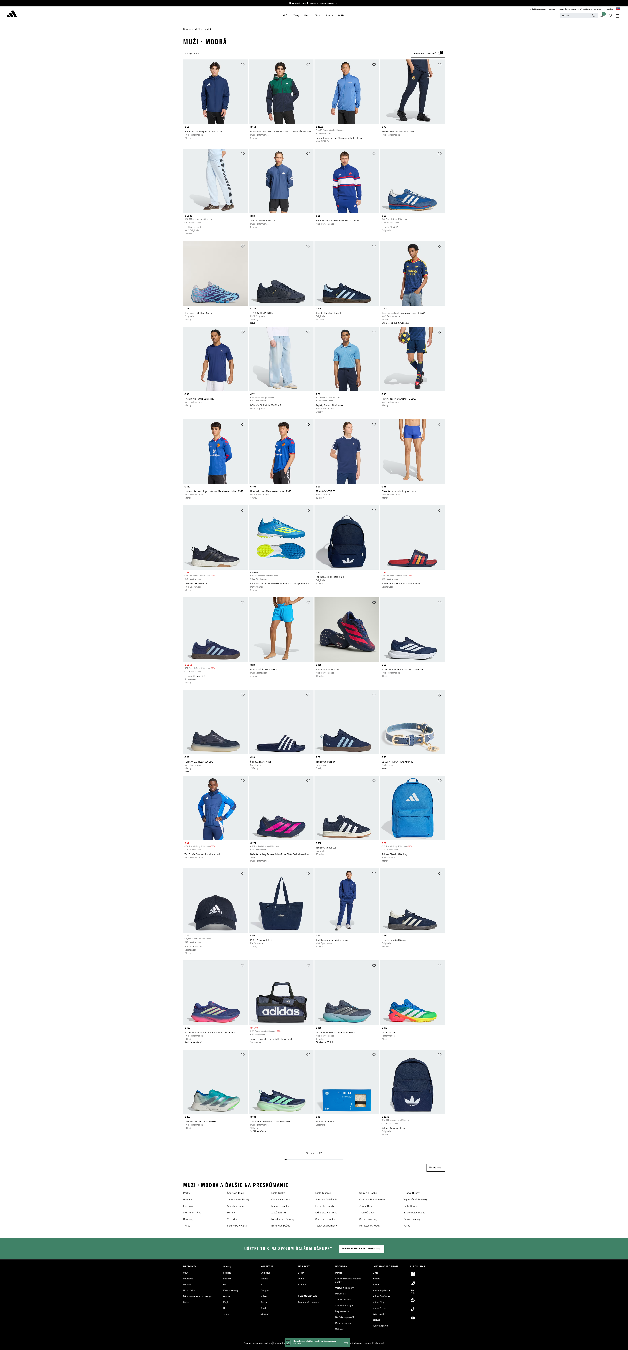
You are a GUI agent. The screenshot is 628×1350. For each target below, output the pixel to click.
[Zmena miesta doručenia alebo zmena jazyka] (618, 9)
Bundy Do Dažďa (280, 1226)
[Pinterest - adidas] (427, 1300)
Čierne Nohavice (280, 1199)
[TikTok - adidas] (427, 1309)
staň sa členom (585, 9)
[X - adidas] (427, 1292)
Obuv (317, 15)
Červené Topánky (325, 1219)
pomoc (552, 9)
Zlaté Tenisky (278, 1212)
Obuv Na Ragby (368, 1193)
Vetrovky (232, 1219)
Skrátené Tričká (192, 1212)
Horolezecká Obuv (369, 1226)
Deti (306, 15)
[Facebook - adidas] (427, 1274)
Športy (329, 15)
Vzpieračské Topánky (415, 1199)
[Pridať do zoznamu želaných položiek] (242, 65)
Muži (285, 15)
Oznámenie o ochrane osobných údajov (319, 1343)
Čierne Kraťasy (411, 1219)
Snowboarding (235, 1206)
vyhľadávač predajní (537, 9)
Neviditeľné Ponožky (282, 1219)
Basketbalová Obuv (414, 1212)
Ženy (296, 15)
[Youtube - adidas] (427, 1318)
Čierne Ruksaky (368, 1219)
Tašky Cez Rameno (326, 1226)
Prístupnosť (378, 1343)
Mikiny (231, 1212)
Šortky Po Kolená (237, 1226)
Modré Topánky (280, 1206)
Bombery (188, 1219)
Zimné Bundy (367, 1206)
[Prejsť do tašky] (617, 16)
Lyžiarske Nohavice (326, 1212)
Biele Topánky (323, 1193)
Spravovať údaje (281, 1343)
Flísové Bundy (411, 1193)
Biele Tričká (278, 1193)
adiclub (597, 9)
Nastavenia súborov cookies (258, 1343)
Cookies (294, 1343)
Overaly (187, 1199)
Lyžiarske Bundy (324, 1206)
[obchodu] (12, 14)
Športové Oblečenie (326, 1199)
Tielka (186, 1226)
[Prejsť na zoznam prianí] (610, 16)
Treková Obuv (367, 1212)
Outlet (341, 15)
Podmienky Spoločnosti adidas (355, 1343)
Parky (186, 1193)
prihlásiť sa (608, 9)
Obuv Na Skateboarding (372, 1199)
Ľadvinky (188, 1206)
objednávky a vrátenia (567, 9)
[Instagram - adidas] (427, 1283)
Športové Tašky (235, 1193)
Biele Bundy (410, 1206)
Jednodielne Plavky (238, 1199)
